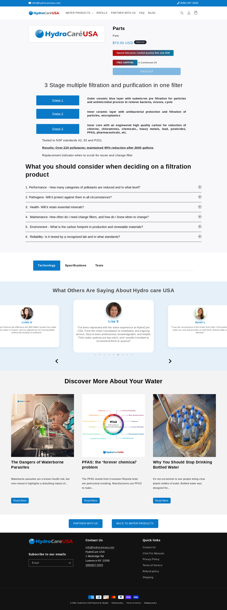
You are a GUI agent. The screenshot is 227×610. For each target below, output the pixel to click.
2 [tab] (99, 354)
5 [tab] (113, 354)
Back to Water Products (135, 523)
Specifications (75, 265)
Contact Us (149, 547)
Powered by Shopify (100, 603)
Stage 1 (57, 100)
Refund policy (151, 571)
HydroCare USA (84, 603)
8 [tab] (127, 354)
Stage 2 (57, 113)
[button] (79, 13)
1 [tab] (95, 354)
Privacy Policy (151, 559)
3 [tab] (104, 354)
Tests (99, 265)
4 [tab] (108, 354)
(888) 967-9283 (189, 3)
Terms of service (133, 603)
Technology (47, 265)
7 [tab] (122, 354)
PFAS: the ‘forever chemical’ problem (109, 464)
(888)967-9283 (94, 565)
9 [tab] (132, 354)
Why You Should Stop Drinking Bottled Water (182, 464)
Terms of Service (152, 565)
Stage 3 (57, 128)
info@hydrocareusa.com (46, 3)
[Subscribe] (69, 563)
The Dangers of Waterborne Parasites (37, 464)
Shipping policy (150, 603)
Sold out (146, 71)
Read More (19, 500)
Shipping (148, 577)
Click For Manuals (153, 553)
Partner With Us (85, 523)
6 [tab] (118, 354)
